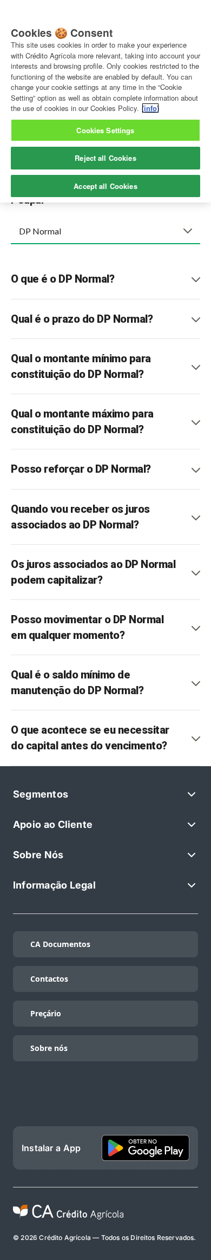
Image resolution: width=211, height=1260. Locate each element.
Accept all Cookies (105, 186)
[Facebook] (146, 1100)
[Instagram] (105, 1100)
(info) (150, 108)
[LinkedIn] (66, 1100)
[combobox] (105, 230)
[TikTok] (26, 1100)
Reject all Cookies (105, 158)
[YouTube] (185, 1100)
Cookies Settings (105, 130)
